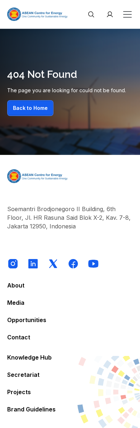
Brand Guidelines (31, 409)
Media (15, 302)
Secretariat (23, 374)
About (15, 285)
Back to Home (30, 108)
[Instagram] (13, 263)
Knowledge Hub (29, 357)
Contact (18, 337)
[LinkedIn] (33, 263)
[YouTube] (93, 263)
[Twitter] (53, 263)
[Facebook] (73, 263)
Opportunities (26, 320)
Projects (19, 392)
